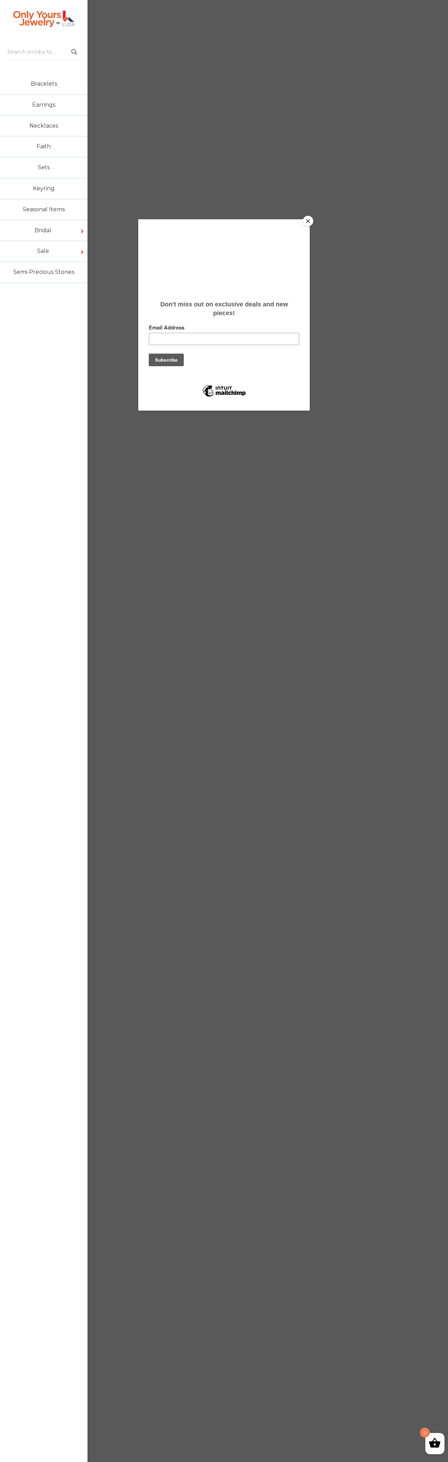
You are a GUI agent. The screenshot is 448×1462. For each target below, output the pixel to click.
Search (73, 51)
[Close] (308, 221)
